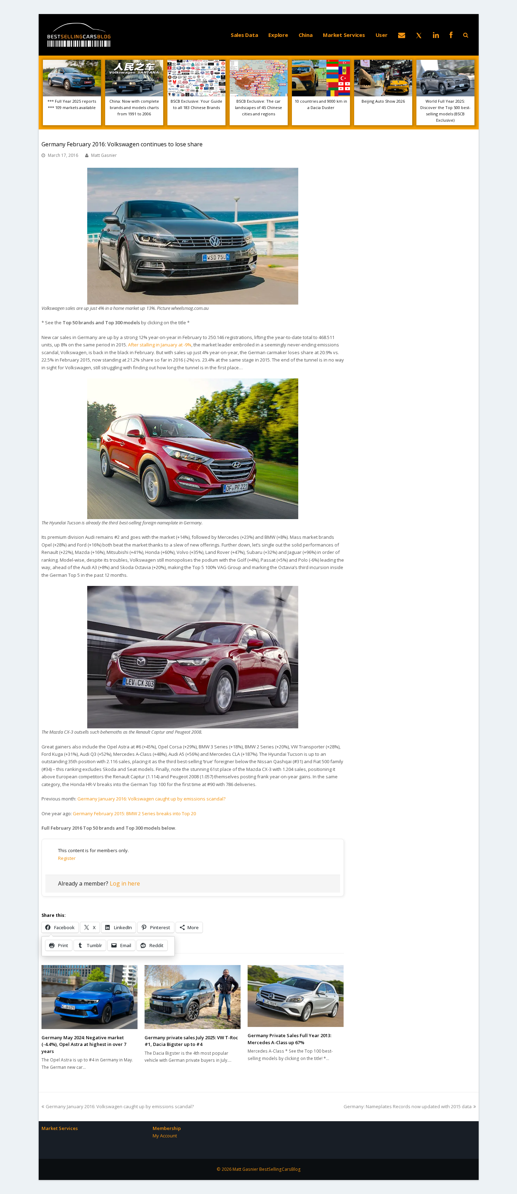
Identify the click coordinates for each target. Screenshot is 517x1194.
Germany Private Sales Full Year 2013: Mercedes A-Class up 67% (289, 1039)
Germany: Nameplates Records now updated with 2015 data (408, 1106)
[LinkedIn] (436, 35)
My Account (165, 1135)
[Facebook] (451, 35)
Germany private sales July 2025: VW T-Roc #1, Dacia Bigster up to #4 (191, 1041)
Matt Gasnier (104, 155)
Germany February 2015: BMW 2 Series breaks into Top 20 (134, 813)
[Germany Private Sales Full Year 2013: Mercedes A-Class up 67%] (296, 996)
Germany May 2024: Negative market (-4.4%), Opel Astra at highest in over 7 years (84, 1044)
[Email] (401, 35)
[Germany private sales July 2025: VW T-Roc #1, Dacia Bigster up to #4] (193, 997)
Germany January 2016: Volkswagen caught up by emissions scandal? (151, 799)
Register (67, 858)
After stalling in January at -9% (159, 344)
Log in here (125, 883)
